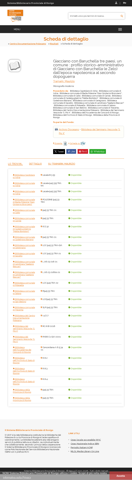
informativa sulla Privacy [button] (17, 477)
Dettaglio (35, 164)
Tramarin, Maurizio (64, 81)
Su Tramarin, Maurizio (61, 164)
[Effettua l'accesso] (116, 3)
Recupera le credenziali (124, 3)
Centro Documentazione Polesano (28, 44)
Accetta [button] (121, 475)
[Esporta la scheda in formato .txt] (65, 143)
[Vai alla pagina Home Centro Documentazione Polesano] (15, 15)
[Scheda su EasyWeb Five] (82, 143)
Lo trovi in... (15, 164)
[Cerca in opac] (122, 16)
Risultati (54, 44)
